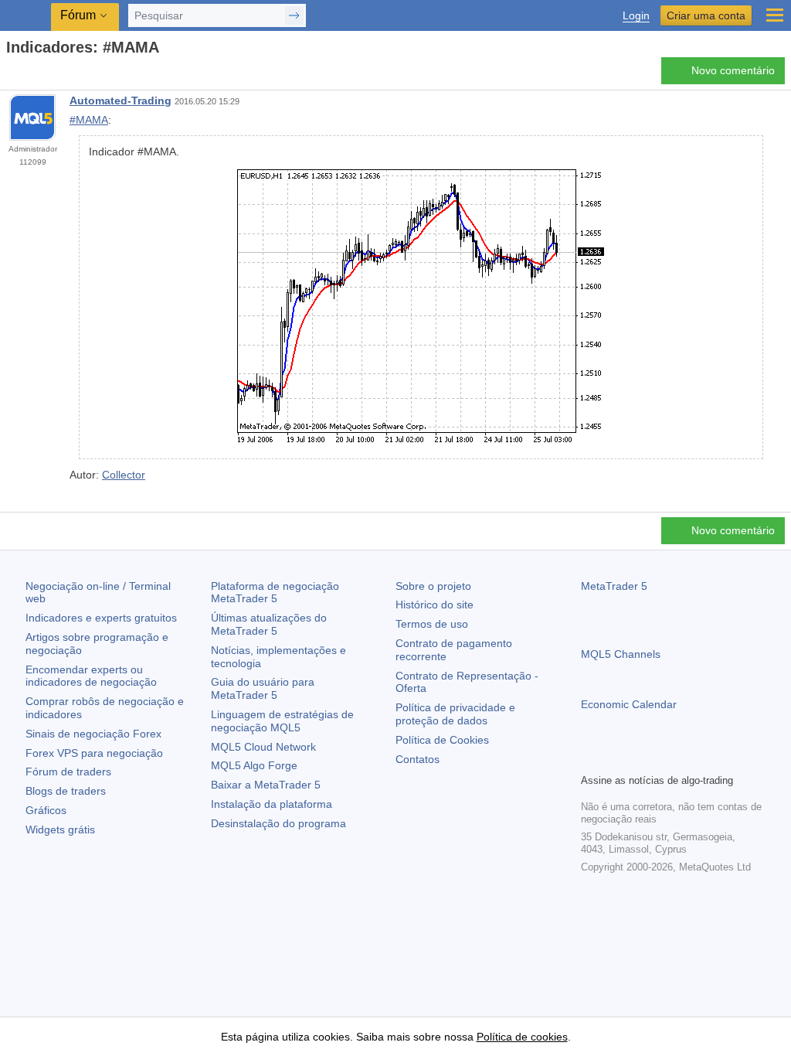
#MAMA (89, 120)
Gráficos (45, 810)
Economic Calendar (629, 704)
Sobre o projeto (433, 586)
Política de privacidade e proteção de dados (455, 714)
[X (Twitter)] (639, 759)
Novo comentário (733, 70)
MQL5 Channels (620, 654)
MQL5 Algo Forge (254, 765)
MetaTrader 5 (614, 586)
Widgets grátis (60, 829)
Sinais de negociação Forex (93, 733)
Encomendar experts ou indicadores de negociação (91, 676)
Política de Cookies (442, 740)
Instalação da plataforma (271, 804)
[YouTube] (664, 759)
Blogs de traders (65, 791)
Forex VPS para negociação (94, 753)
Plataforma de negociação (275, 592)
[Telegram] (615, 759)
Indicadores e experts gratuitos (101, 617)
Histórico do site (435, 604)
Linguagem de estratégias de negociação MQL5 (282, 721)
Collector (123, 474)
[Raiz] (10, 74)
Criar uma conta (706, 15)
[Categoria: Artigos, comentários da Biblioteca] (29, 75)
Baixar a (266, 784)
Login (636, 16)
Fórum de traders (68, 771)
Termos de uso (432, 624)
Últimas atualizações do (269, 624)
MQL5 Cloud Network (263, 747)
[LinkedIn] (689, 759)
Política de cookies (522, 1036)
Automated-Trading (120, 100)
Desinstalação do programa (278, 823)
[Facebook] (590, 759)
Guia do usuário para (262, 688)
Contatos (418, 759)
